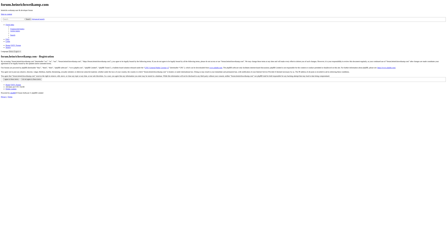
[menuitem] (17, 29)
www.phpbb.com (215, 68)
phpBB (13, 93)
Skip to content (6, 14)
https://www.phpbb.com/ (386, 68)
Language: (5, 51)
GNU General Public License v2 (157, 68)
